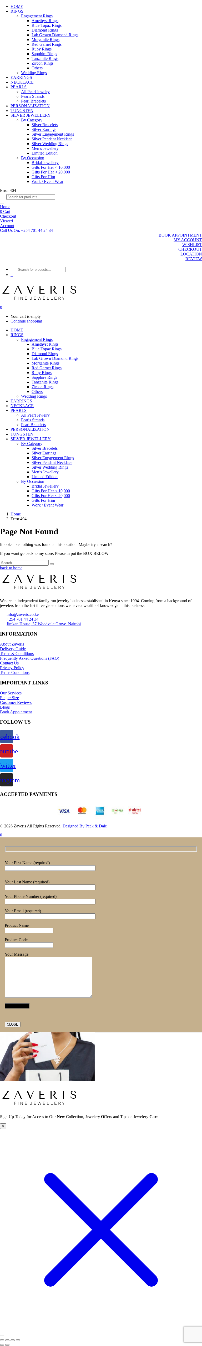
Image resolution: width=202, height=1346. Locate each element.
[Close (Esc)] (18, 1340)
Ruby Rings (42, 49)
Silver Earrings (44, 129)
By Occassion (32, 158)
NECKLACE (22, 82)
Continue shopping (26, 321)
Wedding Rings (34, 72)
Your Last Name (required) (27, 882)
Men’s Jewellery (45, 148)
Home (5, 206)
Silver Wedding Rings (50, 143)
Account (7, 225)
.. (12, 274)
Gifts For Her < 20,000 (51, 172)
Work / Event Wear (47, 181)
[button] (26, 230)
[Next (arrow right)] (7, 1345)
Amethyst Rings (45, 20)
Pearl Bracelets (33, 101)
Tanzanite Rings (45, 58)
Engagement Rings (37, 16)
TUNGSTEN (22, 110)
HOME (17, 6)
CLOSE (12, 1024)
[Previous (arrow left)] (2, 1345)
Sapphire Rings (44, 54)
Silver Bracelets (45, 124)
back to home (11, 568)
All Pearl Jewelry (35, 91)
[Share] (13, 1340)
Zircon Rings (42, 63)
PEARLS (19, 87)
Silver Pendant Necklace (52, 139)
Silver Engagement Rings (53, 134)
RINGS (17, 11)
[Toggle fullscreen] (7, 1340)
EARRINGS (21, 77)
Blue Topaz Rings (47, 25)
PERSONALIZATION (30, 106)
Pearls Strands (32, 96)
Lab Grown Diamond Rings (55, 35)
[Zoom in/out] (2, 1340)
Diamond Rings (45, 30)
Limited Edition (45, 153)
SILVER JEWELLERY (31, 115)
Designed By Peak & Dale (85, 826)
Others (37, 68)
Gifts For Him (43, 177)
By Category (31, 120)
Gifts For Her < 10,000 (51, 167)
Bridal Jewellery (45, 162)
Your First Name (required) (27, 863)
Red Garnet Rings (47, 44)
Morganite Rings (45, 39)
